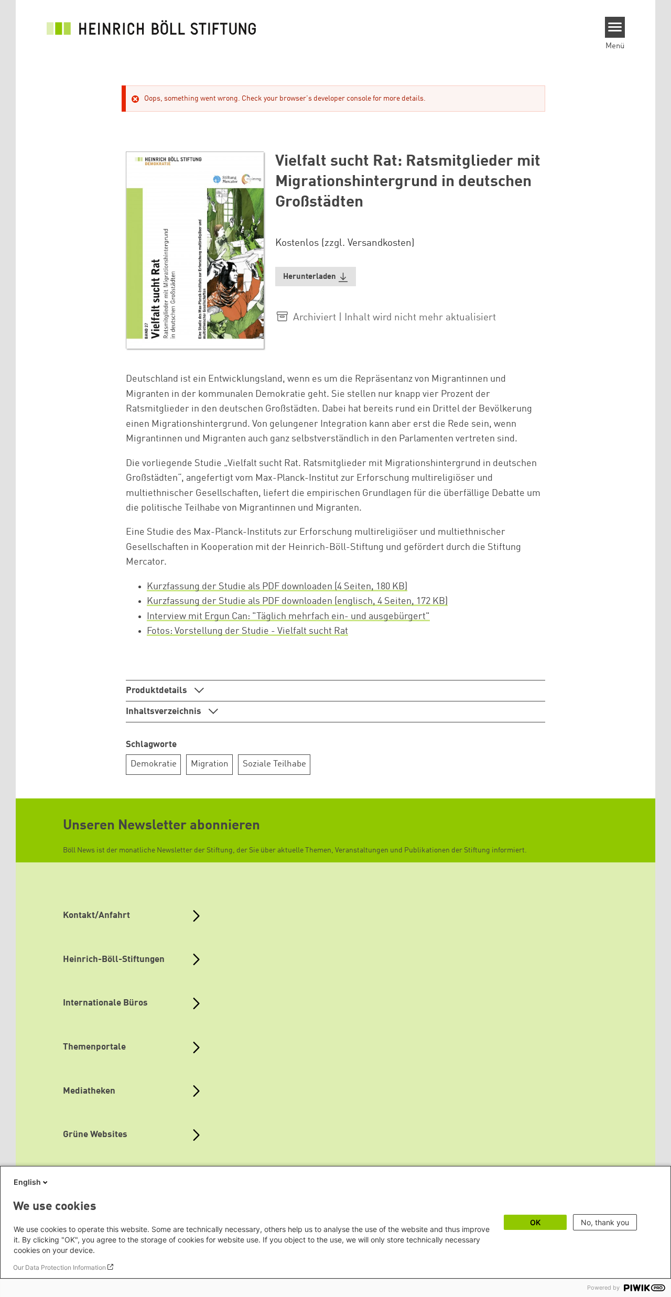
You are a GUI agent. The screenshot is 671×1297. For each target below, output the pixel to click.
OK (535, 1222)
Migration (210, 764)
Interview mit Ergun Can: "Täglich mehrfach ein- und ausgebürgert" (288, 616)
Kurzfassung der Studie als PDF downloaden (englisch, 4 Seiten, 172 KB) (297, 601)
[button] (315, 276)
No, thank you (605, 1222)
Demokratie (154, 764)
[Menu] (615, 27)
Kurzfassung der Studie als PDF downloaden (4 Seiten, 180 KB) (277, 586)
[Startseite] (151, 27)
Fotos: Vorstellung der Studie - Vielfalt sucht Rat (247, 631)
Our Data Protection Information (59, 1267)
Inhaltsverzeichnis (164, 711)
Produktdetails (157, 690)
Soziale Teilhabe (274, 764)
